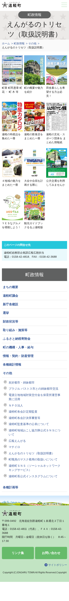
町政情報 (19, 43)
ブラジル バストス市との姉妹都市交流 (33, 388)
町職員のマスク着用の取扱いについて (33, 459)
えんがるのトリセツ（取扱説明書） (32, 453)
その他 (32, 43)
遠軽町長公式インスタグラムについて (33, 476)
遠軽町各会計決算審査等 (24, 417)
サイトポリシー (57, 564)
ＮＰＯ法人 (16, 405)
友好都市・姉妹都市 (21, 382)
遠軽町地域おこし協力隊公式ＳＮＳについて (34, 432)
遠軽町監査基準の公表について (29, 424)
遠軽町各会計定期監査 (23, 411)
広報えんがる (17, 440)
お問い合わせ (51, 553)
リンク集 (18, 553)
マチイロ (14, 447)
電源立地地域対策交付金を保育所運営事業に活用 (34, 397)
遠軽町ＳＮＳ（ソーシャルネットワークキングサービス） (34, 468)
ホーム (6, 43)
